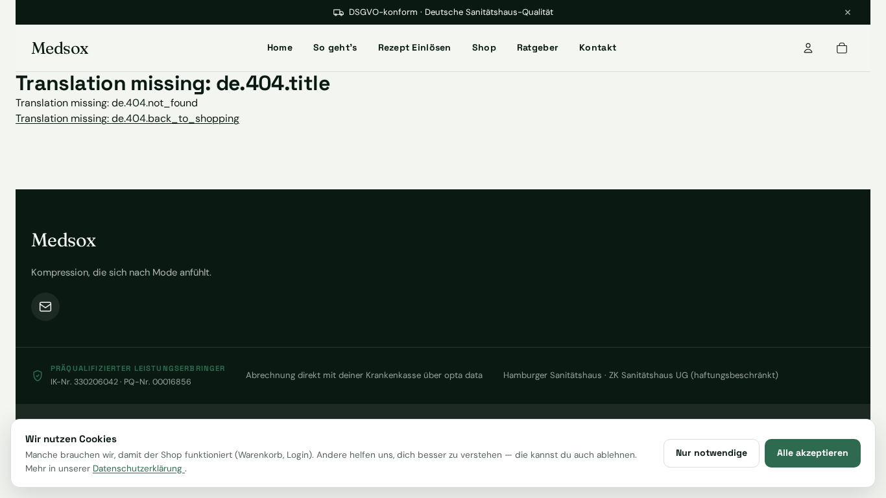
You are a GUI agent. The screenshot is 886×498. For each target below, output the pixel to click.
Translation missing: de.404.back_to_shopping (127, 118)
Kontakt (597, 47)
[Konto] (808, 48)
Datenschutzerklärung (139, 468)
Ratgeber (537, 47)
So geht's (335, 47)
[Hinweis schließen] (848, 12)
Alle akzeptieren (812, 452)
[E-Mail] (45, 306)
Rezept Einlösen (414, 47)
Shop (484, 47)
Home (280, 47)
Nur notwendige (711, 452)
